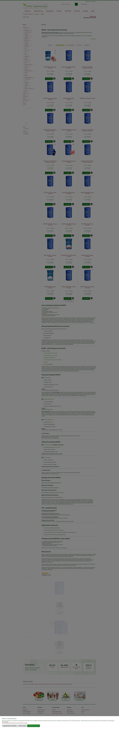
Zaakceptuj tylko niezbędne (9, 725)
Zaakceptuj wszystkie (33, 725)
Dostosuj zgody (22, 725)
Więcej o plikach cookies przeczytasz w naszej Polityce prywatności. (15, 723)
